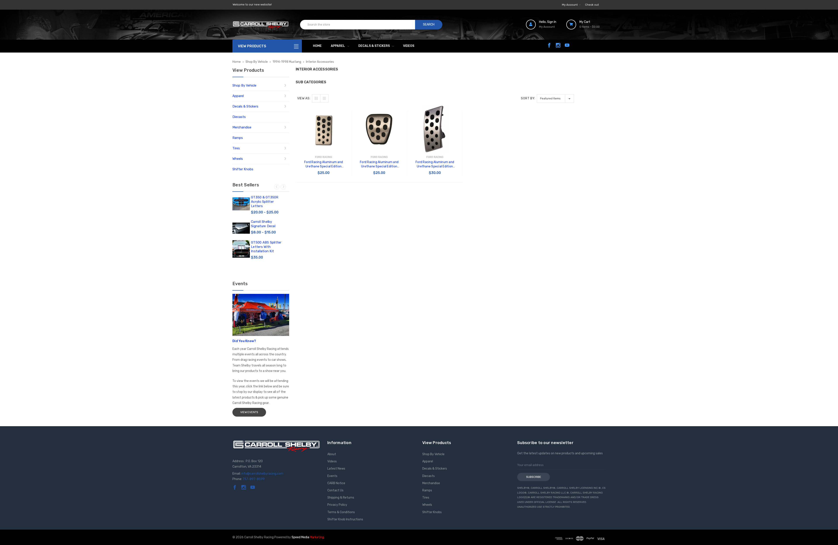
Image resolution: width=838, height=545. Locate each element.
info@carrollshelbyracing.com (262, 473)
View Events (249, 412)
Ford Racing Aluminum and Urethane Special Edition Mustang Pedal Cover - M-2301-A (435, 164)
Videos (408, 46)
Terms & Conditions (341, 512)
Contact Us (335, 490)
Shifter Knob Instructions (345, 519)
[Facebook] (549, 45)
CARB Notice (336, 483)
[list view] (324, 98)
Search (428, 24)
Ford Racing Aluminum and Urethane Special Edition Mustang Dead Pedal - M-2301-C (323, 164)
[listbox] (555, 98)
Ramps (237, 138)
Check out (592, 4)
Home (317, 46)
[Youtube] (567, 45)
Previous (276, 186)
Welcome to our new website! (252, 4)
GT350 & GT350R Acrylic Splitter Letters (264, 201)
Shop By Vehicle (244, 85)
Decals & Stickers (374, 46)
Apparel (338, 46)
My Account (570, 4)
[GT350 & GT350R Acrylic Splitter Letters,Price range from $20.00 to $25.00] (241, 204)
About (331, 454)
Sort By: (528, 98)
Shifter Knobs (242, 169)
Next (283, 186)
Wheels (237, 159)
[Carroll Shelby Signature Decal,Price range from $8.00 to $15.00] (241, 228)
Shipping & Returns (340, 497)
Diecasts (239, 117)
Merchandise (241, 127)
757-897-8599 (254, 479)
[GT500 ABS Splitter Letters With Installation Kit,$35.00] (241, 249)
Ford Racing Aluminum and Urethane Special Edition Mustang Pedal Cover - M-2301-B (379, 164)
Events (332, 476)
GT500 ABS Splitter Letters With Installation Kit (266, 246)
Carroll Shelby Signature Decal (263, 224)
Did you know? (244, 341)
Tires (236, 148)
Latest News (336, 468)
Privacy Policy (337, 505)
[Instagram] (558, 45)
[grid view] (316, 98)
